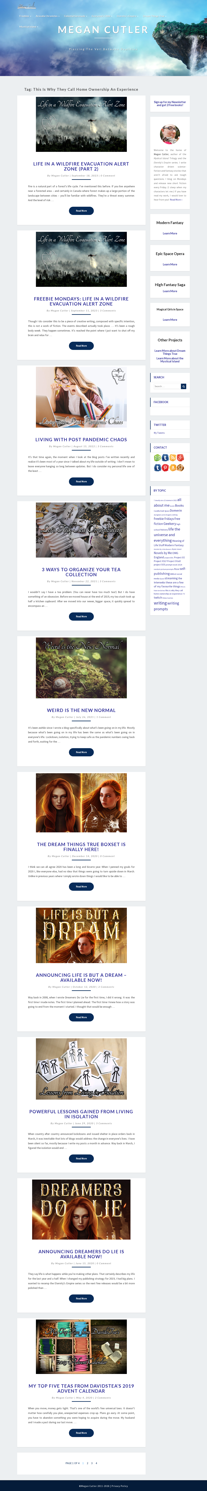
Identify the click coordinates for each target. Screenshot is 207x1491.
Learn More (170, 233)
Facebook (161, 402)
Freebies (24, 15)
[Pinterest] (165, 468)
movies (156, 549)
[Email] (157, 458)
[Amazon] (173, 468)
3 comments (108, 310)
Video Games (167, 598)
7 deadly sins (159, 500)
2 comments (106, 986)
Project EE (179, 557)
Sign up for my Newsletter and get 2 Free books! (170, 103)
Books (179, 505)
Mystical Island (28, 26)
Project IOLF (160, 561)
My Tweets (159, 432)
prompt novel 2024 (174, 564)
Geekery (170, 523)
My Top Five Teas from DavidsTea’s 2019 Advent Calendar (81, 1388)
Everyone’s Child (101, 15)
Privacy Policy (120, 1486)
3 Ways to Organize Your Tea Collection (81, 572)
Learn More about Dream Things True (170, 352)
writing (160, 603)
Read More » (175, 199)
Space (162, 579)
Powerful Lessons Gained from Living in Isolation (81, 1114)
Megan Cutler (60, 175)
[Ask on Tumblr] (165, 458)
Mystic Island (176, 549)
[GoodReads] (180, 468)
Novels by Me (163, 553)
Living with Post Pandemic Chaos (81, 439)
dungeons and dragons (163, 515)
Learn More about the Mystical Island (170, 360)
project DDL (169, 557)
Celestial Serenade (75, 15)
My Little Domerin (166, 549)
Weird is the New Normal (81, 710)
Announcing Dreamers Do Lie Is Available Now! (81, 1254)
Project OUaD (174, 561)
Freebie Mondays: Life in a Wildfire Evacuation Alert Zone (81, 301)
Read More (85, 210)
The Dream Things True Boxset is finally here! (81, 846)
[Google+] (180, 458)
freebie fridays (164, 519)
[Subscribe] (173, 458)
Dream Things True (154, 15)
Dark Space (164, 511)
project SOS (159, 564)
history (164, 529)
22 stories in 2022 (170, 500)
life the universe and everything (167, 535)
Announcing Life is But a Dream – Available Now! (81, 977)
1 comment (103, 716)
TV (184, 594)
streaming (171, 578)
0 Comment (108, 175)
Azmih (172, 506)
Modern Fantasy (174, 545)
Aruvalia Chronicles (47, 15)
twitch (158, 597)
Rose (176, 569)
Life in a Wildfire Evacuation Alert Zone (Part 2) (81, 166)
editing (174, 515)
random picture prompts (164, 569)
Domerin (176, 510)
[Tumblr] (157, 468)
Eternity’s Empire (127, 15)
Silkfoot (173, 574)
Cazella (157, 511)
